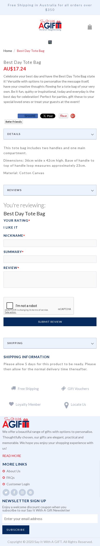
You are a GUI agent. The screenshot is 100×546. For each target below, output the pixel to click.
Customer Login (18, 484)
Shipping (15, 343)
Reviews (14, 190)
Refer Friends (14, 121)
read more (11, 456)
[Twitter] (6, 492)
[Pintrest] (30, 492)
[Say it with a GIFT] (50, 25)
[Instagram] (22, 492)
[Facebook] (14, 492)
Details (13, 134)
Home (8, 51)
